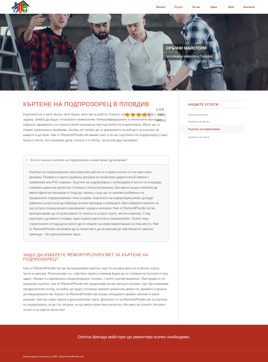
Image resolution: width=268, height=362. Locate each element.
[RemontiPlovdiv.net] (20, 7)
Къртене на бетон (198, 121)
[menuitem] (161, 7)
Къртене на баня (198, 114)
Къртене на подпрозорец (204, 129)
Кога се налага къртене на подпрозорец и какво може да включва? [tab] (79, 160)
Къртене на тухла (198, 137)
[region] (96, 203)
